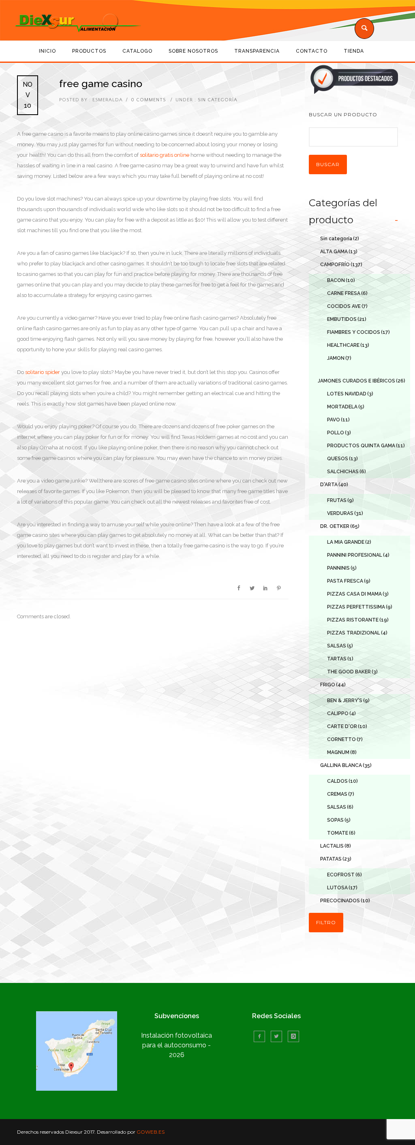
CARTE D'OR (347, 726)
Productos (89, 51)
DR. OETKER (339, 526)
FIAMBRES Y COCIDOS (358, 332)
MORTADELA (345, 407)
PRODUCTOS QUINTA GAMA (366, 446)
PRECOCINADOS (345, 901)
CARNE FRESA (347, 293)
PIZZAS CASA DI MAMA (358, 594)
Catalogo (137, 51)
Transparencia (257, 51)
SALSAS (340, 646)
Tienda (354, 51)
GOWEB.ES (151, 1132)
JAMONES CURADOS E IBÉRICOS (361, 381)
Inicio (47, 51)
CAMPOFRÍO (341, 264)
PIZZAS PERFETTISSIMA (359, 607)
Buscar (328, 164)
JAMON (339, 358)
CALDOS (342, 781)
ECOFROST (344, 875)
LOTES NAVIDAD (350, 394)
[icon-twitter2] (278, 1036)
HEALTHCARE (348, 345)
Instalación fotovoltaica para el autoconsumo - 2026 (176, 1045)
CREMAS (340, 794)
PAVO (338, 420)
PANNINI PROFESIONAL (358, 555)
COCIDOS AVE (347, 306)
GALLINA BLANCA (346, 765)
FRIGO (333, 685)
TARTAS (340, 659)
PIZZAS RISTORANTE (358, 620)
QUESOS (342, 458)
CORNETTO (345, 739)
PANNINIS (342, 568)
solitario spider (42, 372)
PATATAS (335, 859)
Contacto (311, 51)
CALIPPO (341, 713)
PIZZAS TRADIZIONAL (357, 633)
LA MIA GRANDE (349, 542)
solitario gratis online (164, 155)
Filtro (326, 922)
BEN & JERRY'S (348, 700)
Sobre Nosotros (193, 51)
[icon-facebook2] (261, 1036)
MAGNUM (342, 752)
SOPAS (339, 820)
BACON (341, 280)
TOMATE (341, 833)
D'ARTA (334, 484)
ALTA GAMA (338, 251)
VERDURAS (345, 513)
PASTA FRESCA (348, 581)
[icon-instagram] (293, 1036)
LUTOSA (342, 888)
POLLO (339, 433)
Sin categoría (216, 100)
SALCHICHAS (346, 471)
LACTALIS (335, 846)
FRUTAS (340, 500)
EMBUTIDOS (346, 319)
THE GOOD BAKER (352, 672)
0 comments (148, 100)
